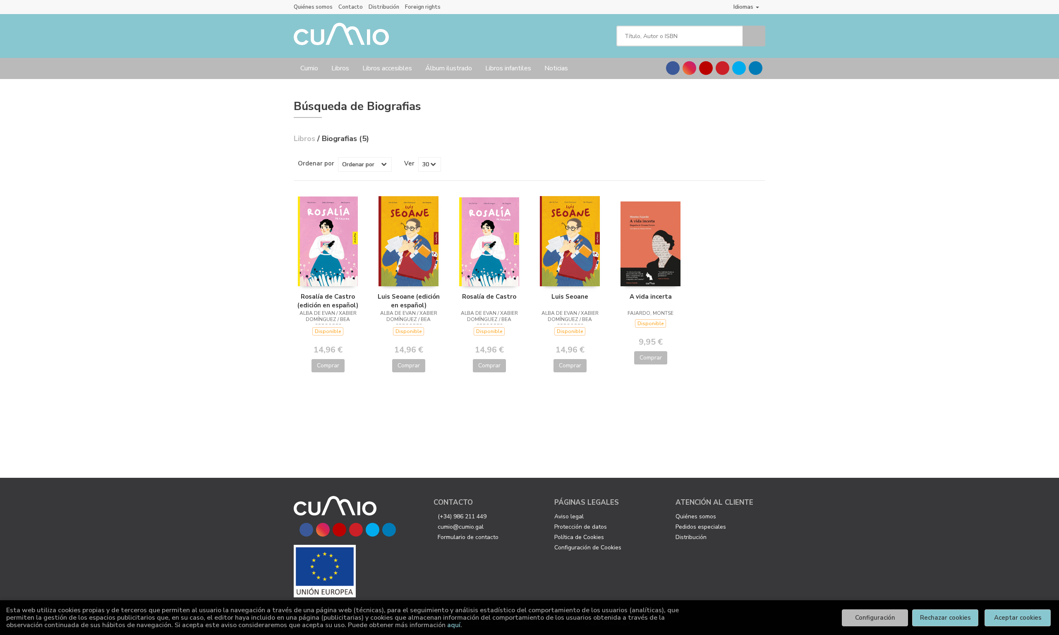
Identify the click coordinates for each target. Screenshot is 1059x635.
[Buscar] (754, 36)
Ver (409, 163)
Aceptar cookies (1018, 617)
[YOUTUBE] (706, 68)
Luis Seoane (569, 296)
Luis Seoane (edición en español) (409, 300)
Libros (340, 68)
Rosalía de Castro (489, 296)
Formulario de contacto (468, 537)
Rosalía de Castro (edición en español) (327, 300)
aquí (453, 625)
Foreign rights (423, 7)
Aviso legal (569, 516)
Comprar (328, 365)
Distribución (384, 7)
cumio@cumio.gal (461, 527)
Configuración (875, 617)
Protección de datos (580, 527)
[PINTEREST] (722, 68)
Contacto (350, 7)
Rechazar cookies (945, 617)
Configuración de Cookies (587, 547)
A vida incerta (651, 296)
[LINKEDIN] (755, 68)
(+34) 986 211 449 (462, 516)
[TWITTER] (739, 68)
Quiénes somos (313, 7)
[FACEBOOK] (673, 68)
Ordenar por (316, 163)
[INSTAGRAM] (689, 68)
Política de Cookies (579, 537)
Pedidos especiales (701, 527)
